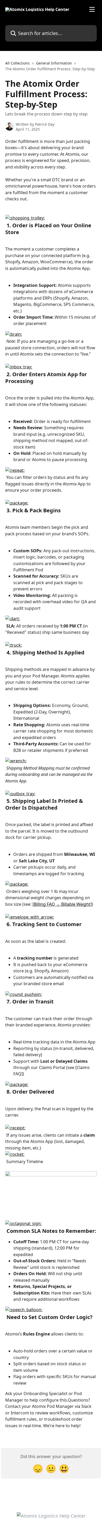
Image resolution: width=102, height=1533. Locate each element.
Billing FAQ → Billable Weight (62, 904)
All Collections (17, 63)
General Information (54, 63)
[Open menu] (92, 9)
